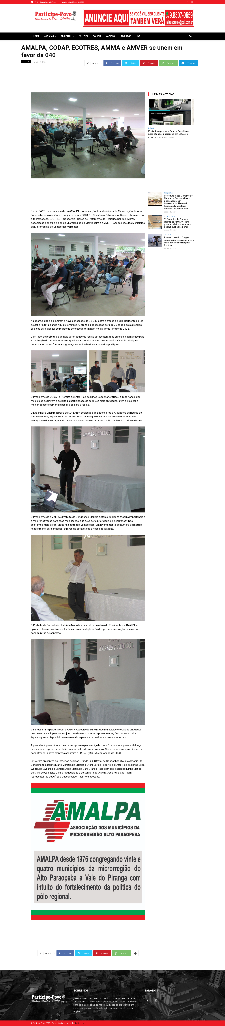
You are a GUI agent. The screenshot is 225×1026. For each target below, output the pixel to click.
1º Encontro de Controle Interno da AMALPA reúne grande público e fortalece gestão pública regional (177, 217)
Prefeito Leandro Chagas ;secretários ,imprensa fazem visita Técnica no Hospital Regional (179, 235)
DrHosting (79, 1017)
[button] (190, 30)
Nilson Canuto (154, 131)
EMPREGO (126, 30)
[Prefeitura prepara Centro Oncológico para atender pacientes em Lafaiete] (171, 106)
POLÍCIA (97, 30)
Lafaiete (26, 56)
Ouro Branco (169, 210)
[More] (135, 947)
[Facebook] (187, 2)
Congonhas (168, 187)
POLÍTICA (83, 30)
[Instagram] (192, 2)
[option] (138, 14)
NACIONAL (111, 30)
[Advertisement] (112, 68)
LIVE (138, 30)
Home (36, 30)
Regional (66, 30)
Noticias (49, 30)
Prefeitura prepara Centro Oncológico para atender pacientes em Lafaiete (169, 127)
